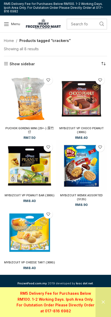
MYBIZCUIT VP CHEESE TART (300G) (29, 262)
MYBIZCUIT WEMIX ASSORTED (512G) (81, 197)
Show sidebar (22, 64)
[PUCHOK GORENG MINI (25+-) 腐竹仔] (29, 99)
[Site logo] (43, 23)
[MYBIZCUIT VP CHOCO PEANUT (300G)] (81, 99)
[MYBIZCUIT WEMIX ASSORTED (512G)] (81, 166)
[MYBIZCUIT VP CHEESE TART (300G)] (29, 232)
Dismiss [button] (103, 302)
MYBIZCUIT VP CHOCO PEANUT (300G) (81, 130)
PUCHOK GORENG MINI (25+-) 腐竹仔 (29, 130)
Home (9, 40)
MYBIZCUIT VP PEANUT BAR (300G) (29, 195)
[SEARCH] (101, 24)
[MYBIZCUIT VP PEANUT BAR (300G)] (29, 166)
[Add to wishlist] (48, 80)
